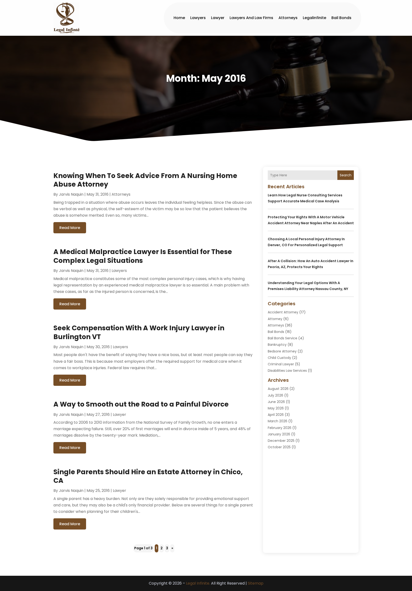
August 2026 (278, 388)
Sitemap (255, 583)
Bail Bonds (341, 17)
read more (69, 227)
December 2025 (281, 440)
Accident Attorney (283, 312)
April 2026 (276, 414)
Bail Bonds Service (282, 338)
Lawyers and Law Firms (251, 17)
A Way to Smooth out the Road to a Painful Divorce (141, 404)
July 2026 (275, 395)
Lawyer (217, 17)
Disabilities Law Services (287, 370)
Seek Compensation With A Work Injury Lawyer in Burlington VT (138, 332)
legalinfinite (314, 17)
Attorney (275, 318)
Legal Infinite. (198, 583)
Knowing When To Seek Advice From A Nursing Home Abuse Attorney (145, 180)
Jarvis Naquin (71, 194)
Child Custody (279, 357)
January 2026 (279, 434)
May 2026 (276, 408)
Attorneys (288, 17)
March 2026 (277, 421)
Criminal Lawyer (281, 364)
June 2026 (276, 401)
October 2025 (279, 447)
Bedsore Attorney (282, 351)
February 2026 (279, 427)
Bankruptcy (277, 344)
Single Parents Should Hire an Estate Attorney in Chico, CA (148, 476)
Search (345, 175)
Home (179, 17)
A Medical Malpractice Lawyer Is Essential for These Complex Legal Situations (142, 256)
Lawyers (198, 17)
